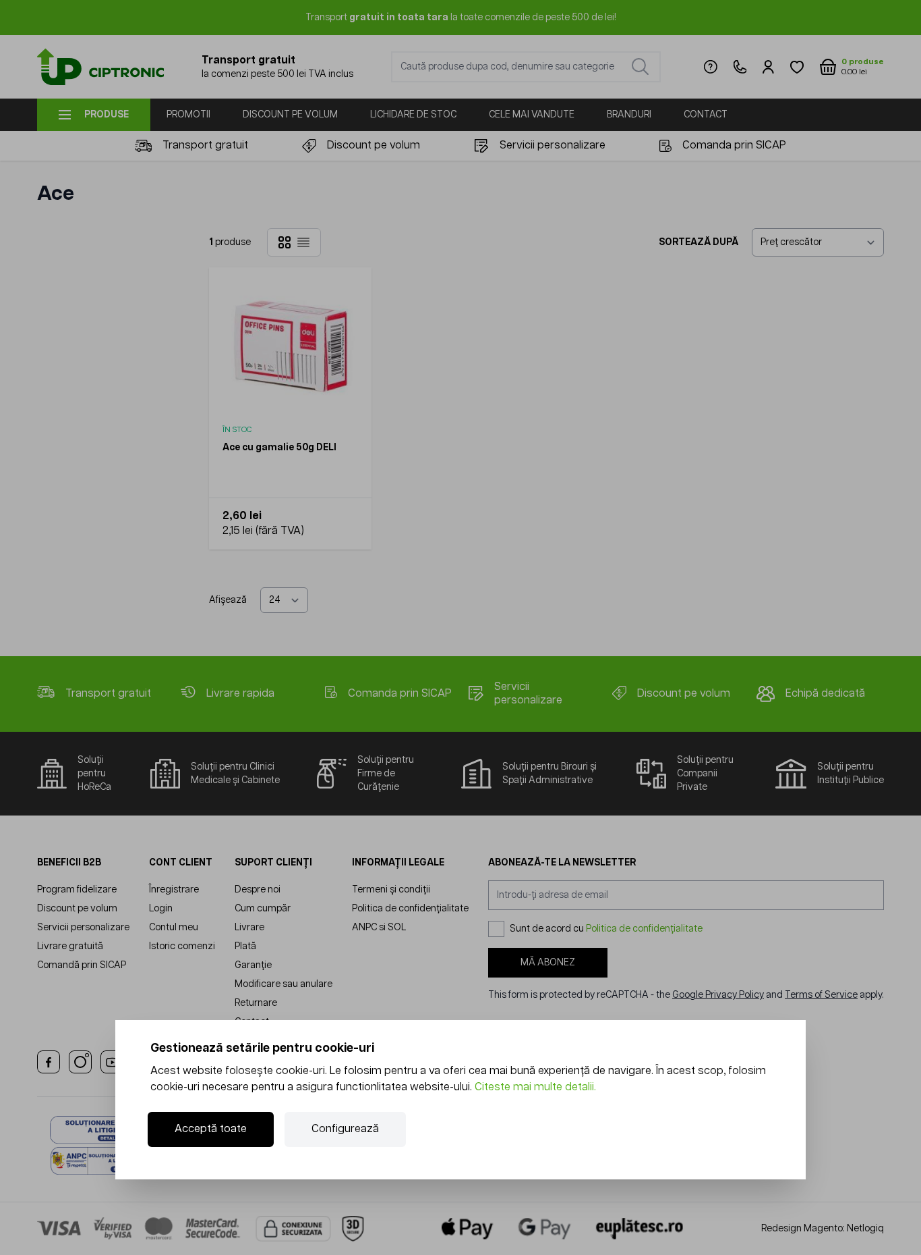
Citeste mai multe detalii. (535, 1087)
